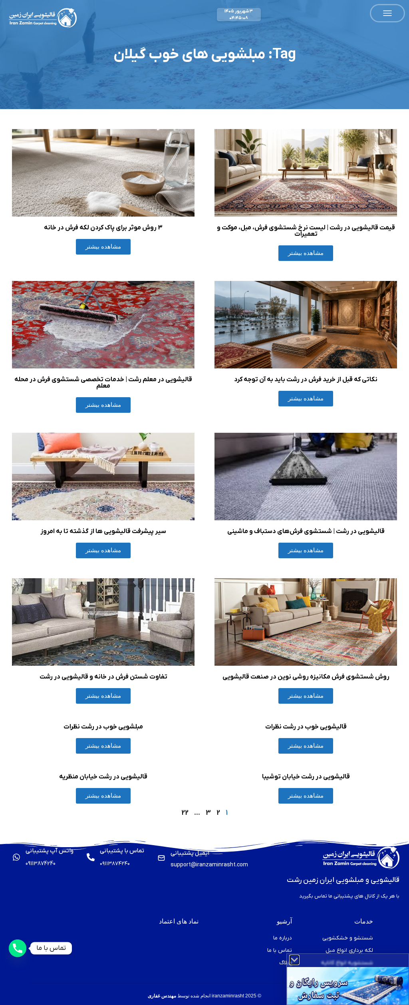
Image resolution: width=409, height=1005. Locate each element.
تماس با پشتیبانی (122, 851)
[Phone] (17, 948)
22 (185, 813)
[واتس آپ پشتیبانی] (16, 857)
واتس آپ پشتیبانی (49, 851)
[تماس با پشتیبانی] (91, 857)
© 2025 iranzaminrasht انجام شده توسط (204, 996)
